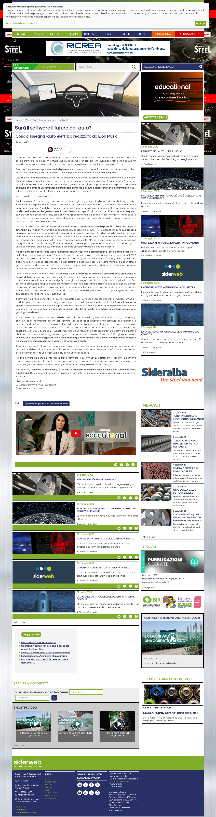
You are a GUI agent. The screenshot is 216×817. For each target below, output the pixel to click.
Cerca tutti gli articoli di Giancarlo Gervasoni (47, 404)
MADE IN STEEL (51, 795)
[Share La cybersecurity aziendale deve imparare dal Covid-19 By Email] (119, 616)
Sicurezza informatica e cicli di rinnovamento (105, 539)
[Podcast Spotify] (85, 792)
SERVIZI (48, 787)
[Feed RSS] (91, 792)
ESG (108, 34)
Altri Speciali (149, 588)
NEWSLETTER (50, 798)
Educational (163, 34)
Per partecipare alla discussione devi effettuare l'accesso (41, 692)
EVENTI (48, 790)
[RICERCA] (134, 66)
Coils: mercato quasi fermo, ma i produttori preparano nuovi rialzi (187, 517)
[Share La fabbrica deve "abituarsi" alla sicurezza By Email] (119, 586)
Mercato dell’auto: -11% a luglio (97, 479)
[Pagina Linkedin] (79, 785)
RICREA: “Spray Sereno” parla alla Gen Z (170, 712)
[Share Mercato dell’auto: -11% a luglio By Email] (119, 498)
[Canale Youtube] (79, 792)
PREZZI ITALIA (51, 782)
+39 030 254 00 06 (24, 792)
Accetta (200, 23)
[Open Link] (108, 48)
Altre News (20, 622)
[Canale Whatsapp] (97, 792)
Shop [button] (142, 34)
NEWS (47, 779)
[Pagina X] (97, 785)
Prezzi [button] (38, 34)
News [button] (21, 34)
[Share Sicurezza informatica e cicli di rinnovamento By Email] (119, 557)
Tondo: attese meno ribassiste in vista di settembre (185, 444)
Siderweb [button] (90, 34)
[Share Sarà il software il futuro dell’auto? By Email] (116, 464)
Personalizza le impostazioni (21, 23)
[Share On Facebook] (133, 464)
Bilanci (73, 34)
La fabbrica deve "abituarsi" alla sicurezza (103, 567)
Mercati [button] (55, 34)
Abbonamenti (189, 34)
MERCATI (48, 785)
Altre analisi (149, 537)
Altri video (19, 745)
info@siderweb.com (26, 795)
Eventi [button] (125, 34)
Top (27, 120)
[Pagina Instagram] (85, 785)
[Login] (54, 698)
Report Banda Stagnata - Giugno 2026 (163, 578)
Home (18, 120)
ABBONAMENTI (51, 793)
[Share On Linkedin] (121, 464)
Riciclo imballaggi (168, 679)
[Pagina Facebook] (91, 785)
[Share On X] (127, 464)
